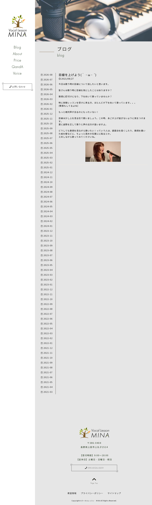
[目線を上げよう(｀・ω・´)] (103, 160)
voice (17, 73)
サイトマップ (114, 493)
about (17, 53)
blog (17, 47)
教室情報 (72, 493)
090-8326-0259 (95, 468)
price (17, 60)
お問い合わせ (19, 86)
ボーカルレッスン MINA (90, 501)
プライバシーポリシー (92, 493)
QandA (17, 66)
